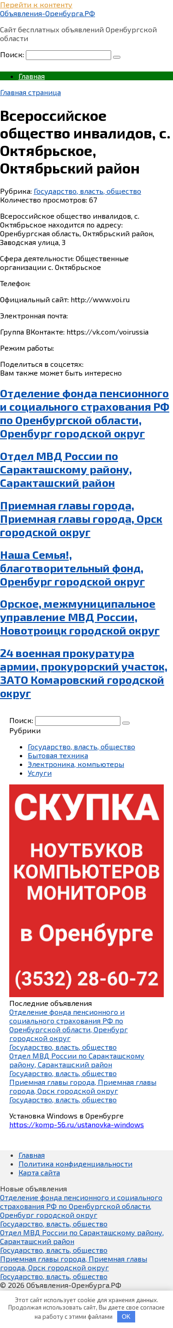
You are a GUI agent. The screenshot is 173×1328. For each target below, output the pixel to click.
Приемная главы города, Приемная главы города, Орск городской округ (81, 518)
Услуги (40, 772)
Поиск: (13, 54)
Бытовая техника (58, 755)
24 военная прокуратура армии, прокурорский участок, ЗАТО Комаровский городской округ (83, 673)
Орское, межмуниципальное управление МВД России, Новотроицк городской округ (80, 617)
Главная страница (30, 92)
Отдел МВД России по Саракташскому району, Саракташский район (66, 469)
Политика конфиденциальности (75, 1163)
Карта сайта (39, 1172)
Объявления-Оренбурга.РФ (47, 13)
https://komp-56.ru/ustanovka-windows (76, 1124)
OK (126, 1316)
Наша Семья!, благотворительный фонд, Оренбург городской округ (72, 568)
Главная (31, 76)
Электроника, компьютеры (76, 764)
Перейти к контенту (36, 4)
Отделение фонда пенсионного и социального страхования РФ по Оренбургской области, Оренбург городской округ (84, 413)
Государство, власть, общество (87, 190)
